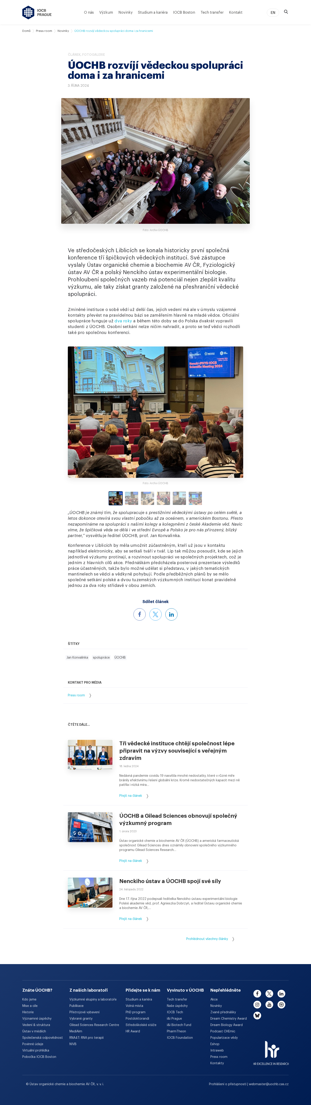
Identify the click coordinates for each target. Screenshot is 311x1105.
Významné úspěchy (36, 1018)
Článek (74, 54)
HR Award (133, 1031)
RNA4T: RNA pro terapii (86, 1037)
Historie (28, 1012)
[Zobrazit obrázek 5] (179, 498)
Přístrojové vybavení (84, 1012)
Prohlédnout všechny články (207, 939)
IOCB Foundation (180, 1037)
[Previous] (90, 412)
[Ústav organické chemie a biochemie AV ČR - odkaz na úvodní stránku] (37, 12)
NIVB (72, 1044)
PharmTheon (176, 1031)
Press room (44, 30)
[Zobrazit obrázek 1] (115, 498)
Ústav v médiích (34, 1031)
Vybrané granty (80, 1018)
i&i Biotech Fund (179, 1025)
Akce (214, 999)
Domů (26, 30)
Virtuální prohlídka (35, 1050)
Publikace (76, 1006)
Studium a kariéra (153, 12)
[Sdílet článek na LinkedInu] (171, 614)
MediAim (75, 1031)
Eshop (214, 1044)
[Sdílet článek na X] (155, 614)
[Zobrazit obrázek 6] (195, 498)
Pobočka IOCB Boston (39, 1057)
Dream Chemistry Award (228, 1018)
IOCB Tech (175, 1012)
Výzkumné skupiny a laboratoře (93, 999)
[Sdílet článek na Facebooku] (139, 614)
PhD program (135, 1012)
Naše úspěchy (177, 1006)
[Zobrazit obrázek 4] (163, 498)
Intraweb (217, 1050)
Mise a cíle (30, 1006)
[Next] (221, 412)
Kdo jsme (29, 999)
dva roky (123, 321)
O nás (89, 12)
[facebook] (257, 994)
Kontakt (235, 12)
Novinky (125, 12)
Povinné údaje (32, 1044)
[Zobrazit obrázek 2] (131, 498)
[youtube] (269, 1004)
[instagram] (257, 1004)
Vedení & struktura (36, 1025)
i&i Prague (174, 1018)
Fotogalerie (93, 54)
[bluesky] (257, 1015)
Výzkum (106, 12)
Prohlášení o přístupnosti (228, 1084)
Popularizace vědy (224, 1037)
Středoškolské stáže (141, 1025)
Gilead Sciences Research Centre (94, 1025)
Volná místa (134, 1006)
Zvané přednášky (223, 1012)
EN (273, 13)
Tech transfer (212, 12)
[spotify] (281, 1004)
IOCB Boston (184, 12)
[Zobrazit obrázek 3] (147, 498)
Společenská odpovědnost (42, 1037)
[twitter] (269, 994)
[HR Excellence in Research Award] (271, 1050)
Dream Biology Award (226, 1025)
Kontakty (217, 1063)
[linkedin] (281, 994)
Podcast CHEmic (222, 1031)
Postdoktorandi (137, 1018)
